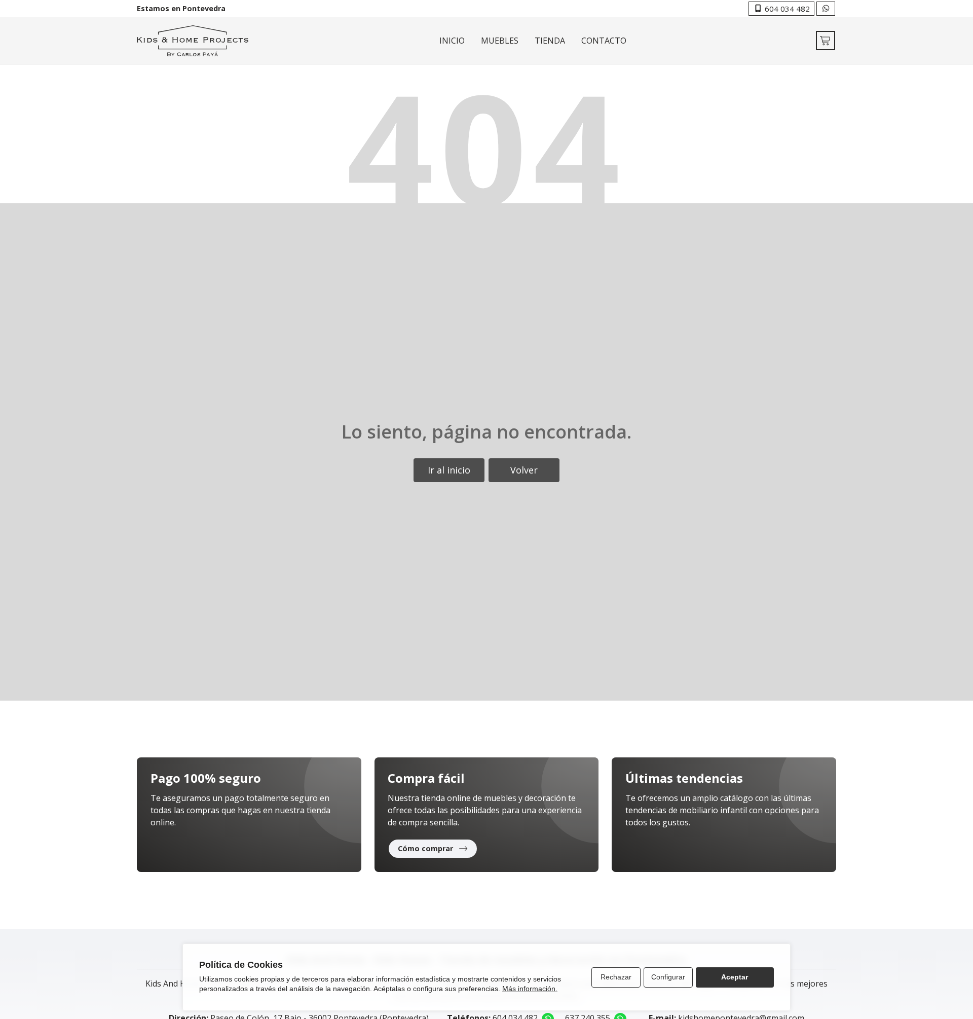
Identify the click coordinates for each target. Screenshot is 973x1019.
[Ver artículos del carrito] (825, 40)
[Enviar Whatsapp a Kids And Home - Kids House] (826, 8)
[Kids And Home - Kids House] (192, 40)
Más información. (529, 989)
